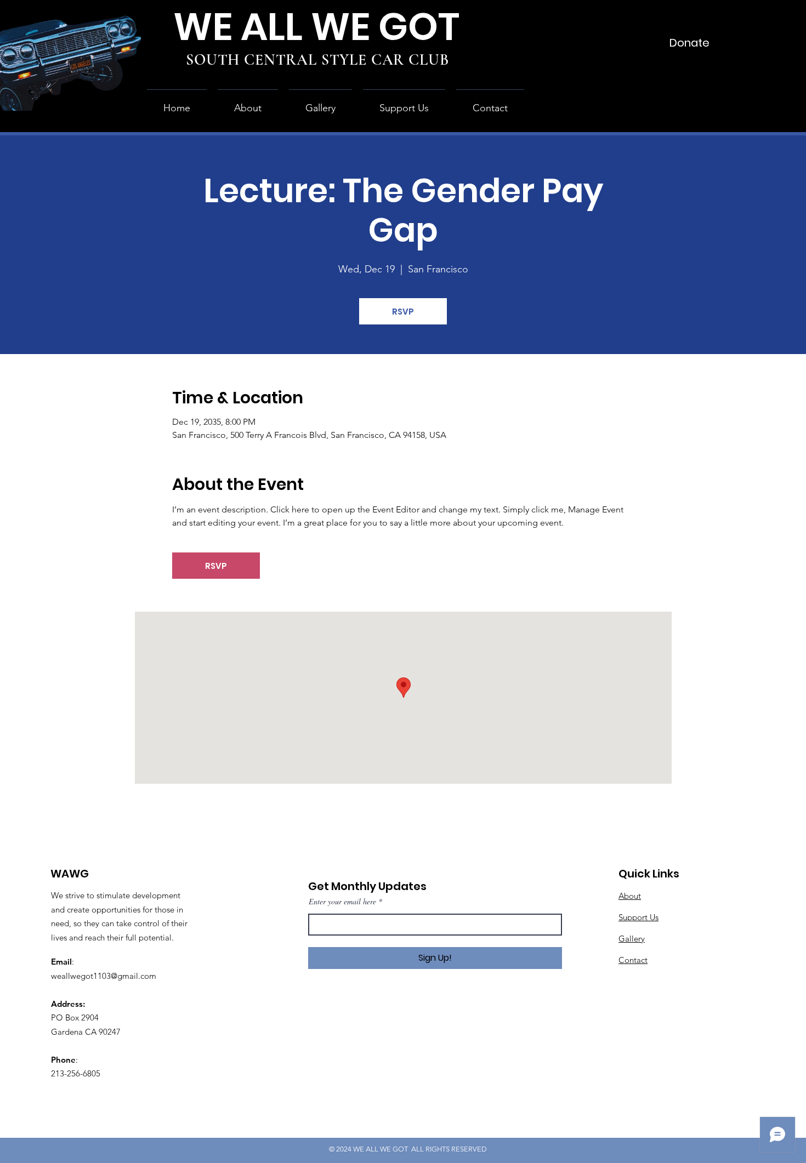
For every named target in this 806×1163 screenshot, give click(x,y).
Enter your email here (342, 901)
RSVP (403, 311)
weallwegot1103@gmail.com (103, 976)
